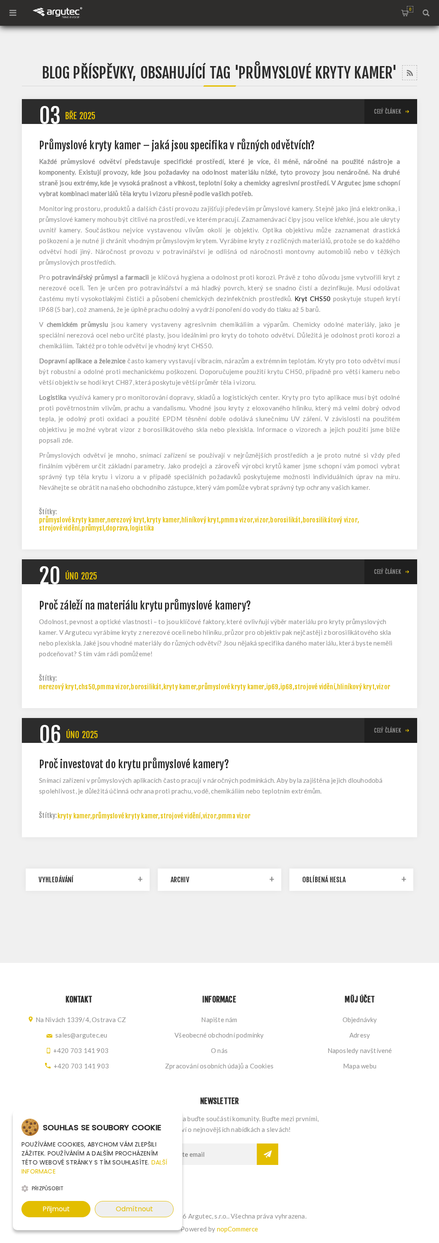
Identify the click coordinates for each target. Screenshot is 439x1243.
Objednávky (360, 1019)
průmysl (92, 528)
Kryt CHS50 (313, 298)
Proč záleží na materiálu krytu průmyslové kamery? (145, 605)
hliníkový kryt (200, 520)
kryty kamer (163, 520)
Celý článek (387, 111)
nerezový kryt (126, 520)
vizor (261, 520)
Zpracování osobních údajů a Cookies (219, 1066)
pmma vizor (237, 520)
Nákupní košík (410, 9)
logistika (142, 528)
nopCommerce (238, 1229)
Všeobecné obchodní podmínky (219, 1035)
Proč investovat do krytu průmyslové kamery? (134, 764)
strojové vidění (59, 528)
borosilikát (285, 520)
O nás (219, 1050)
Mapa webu (359, 1066)
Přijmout (56, 1209)
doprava (117, 528)
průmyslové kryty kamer (72, 520)
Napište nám (219, 1019)
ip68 (286, 687)
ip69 (272, 687)
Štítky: (48, 512)
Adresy (359, 1035)
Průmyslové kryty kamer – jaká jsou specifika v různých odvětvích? (177, 145)
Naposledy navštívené (360, 1050)
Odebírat (267, 1154)
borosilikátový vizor (330, 520)
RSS (409, 72)
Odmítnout (134, 1209)
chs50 (86, 687)
